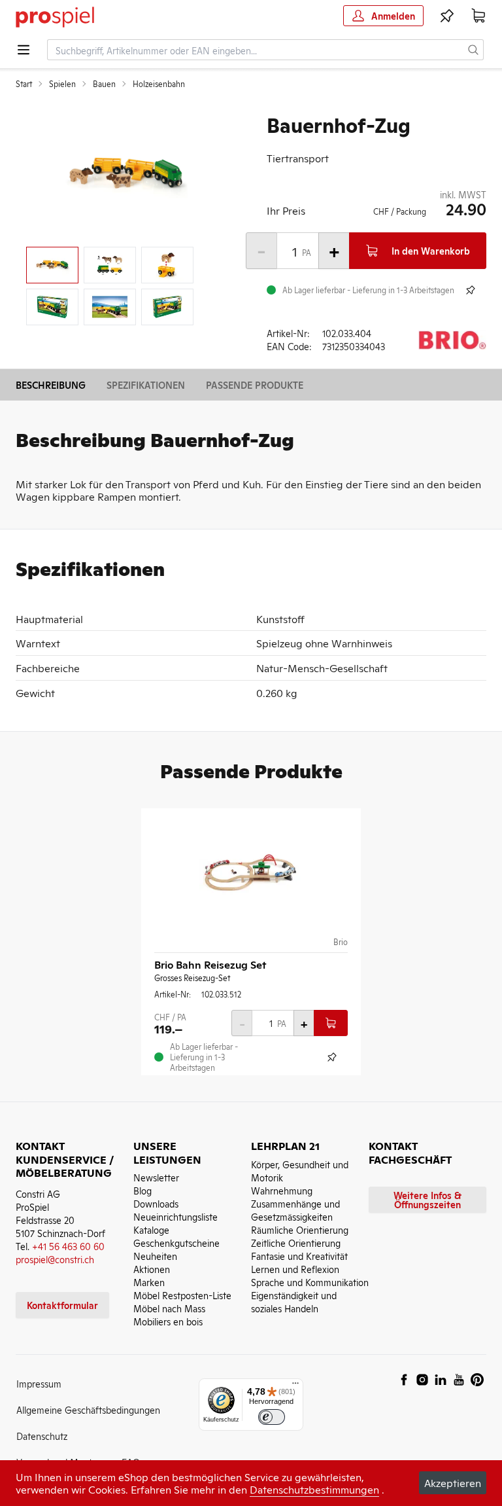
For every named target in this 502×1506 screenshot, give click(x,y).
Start (24, 84)
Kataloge (151, 1229)
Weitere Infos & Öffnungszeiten (427, 1199)
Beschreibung (51, 384)
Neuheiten (155, 1255)
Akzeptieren (452, 1482)
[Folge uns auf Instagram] (422, 1380)
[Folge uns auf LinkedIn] (440, 1380)
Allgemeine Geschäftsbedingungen (88, 1409)
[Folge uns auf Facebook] (404, 1380)
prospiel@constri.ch (55, 1259)
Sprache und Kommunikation (310, 1282)
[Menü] (295, 1386)
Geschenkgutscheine (176, 1242)
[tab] (52, 265)
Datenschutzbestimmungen (314, 1489)
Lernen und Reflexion (295, 1269)
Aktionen (151, 1269)
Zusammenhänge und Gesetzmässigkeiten (295, 1210)
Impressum (38, 1383)
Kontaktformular (62, 1305)
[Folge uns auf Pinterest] (477, 1380)
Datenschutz (41, 1435)
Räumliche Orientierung (299, 1229)
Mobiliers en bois (168, 1321)
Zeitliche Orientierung (296, 1242)
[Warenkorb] (478, 15)
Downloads (155, 1203)
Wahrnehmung (281, 1190)
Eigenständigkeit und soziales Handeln (294, 1301)
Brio (340, 942)
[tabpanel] (125, 174)
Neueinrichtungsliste (175, 1216)
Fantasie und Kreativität (299, 1255)
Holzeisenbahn (159, 84)
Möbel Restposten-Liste (182, 1295)
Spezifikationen (146, 384)
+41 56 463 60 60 (68, 1246)
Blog (142, 1190)
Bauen (104, 84)
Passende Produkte (254, 384)
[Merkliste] (447, 15)
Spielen (62, 84)
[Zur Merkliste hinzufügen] (470, 290)
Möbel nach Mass (169, 1308)
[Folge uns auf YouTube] (459, 1380)
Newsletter (156, 1177)
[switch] (271, 1417)
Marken (149, 1282)
